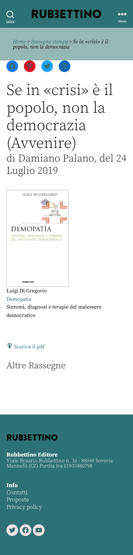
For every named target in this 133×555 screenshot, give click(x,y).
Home (19, 41)
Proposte (17, 499)
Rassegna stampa (49, 41)
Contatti (16, 492)
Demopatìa (18, 299)
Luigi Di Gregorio (26, 291)
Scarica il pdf (29, 346)
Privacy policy (24, 507)
